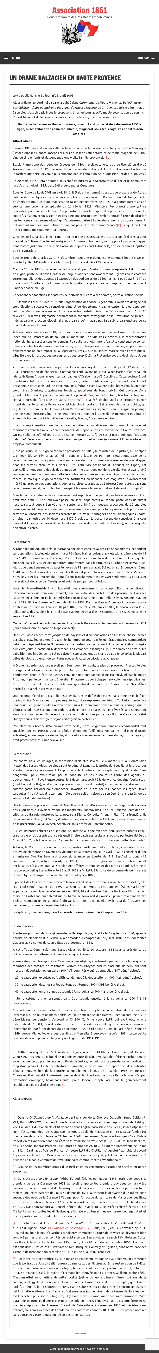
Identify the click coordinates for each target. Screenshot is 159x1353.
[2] (119, 225)
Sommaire (79, 1333)
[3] (81, 399)
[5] (62, 1084)
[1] (106, 157)
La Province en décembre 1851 (69, 1228)
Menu (16, 58)
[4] (75, 628)
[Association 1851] (79, 44)
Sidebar (143, 58)
